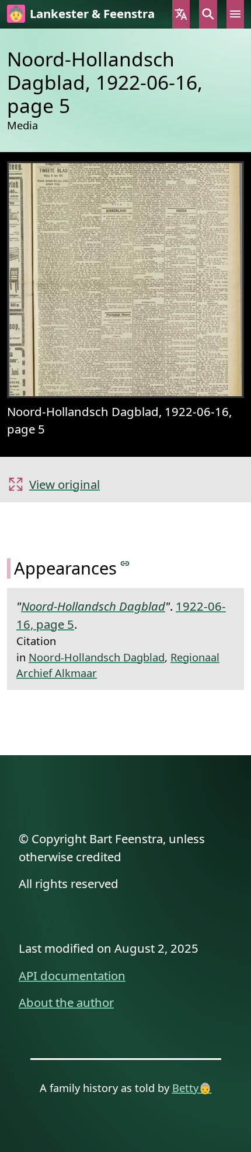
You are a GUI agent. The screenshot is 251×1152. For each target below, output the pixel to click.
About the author (66, 1002)
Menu (235, 14)
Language (181, 14)
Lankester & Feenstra (92, 13)
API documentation (72, 975)
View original (64, 484)
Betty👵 (192, 1087)
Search (208, 14)
